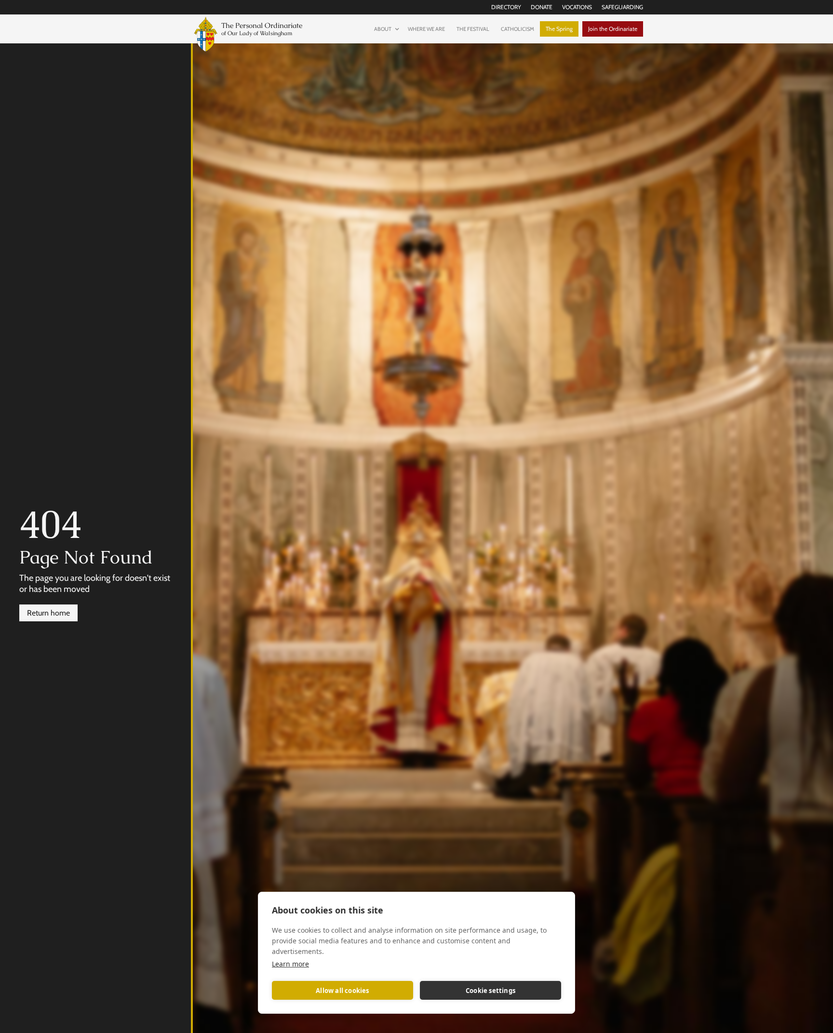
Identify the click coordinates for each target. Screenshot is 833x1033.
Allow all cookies (342, 990)
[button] (385, 28)
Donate (541, 7)
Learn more (290, 963)
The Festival (473, 29)
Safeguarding (622, 7)
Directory (506, 7)
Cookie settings (490, 990)
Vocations (577, 7)
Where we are (426, 29)
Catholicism (517, 29)
